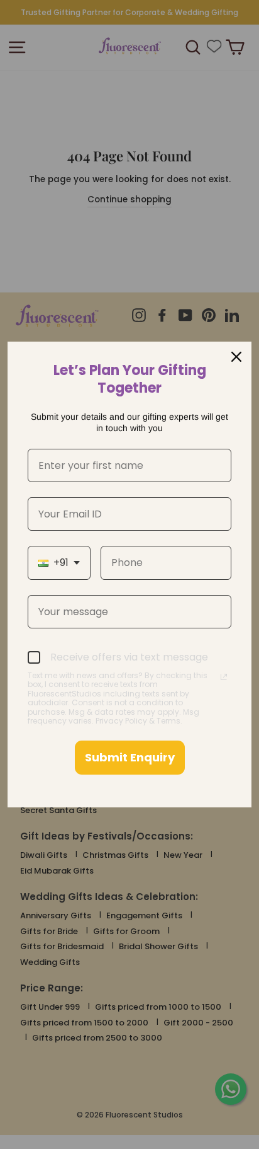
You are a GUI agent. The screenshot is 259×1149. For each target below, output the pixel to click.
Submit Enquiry (130, 757)
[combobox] (59, 562)
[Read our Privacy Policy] (223, 676)
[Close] (236, 357)
